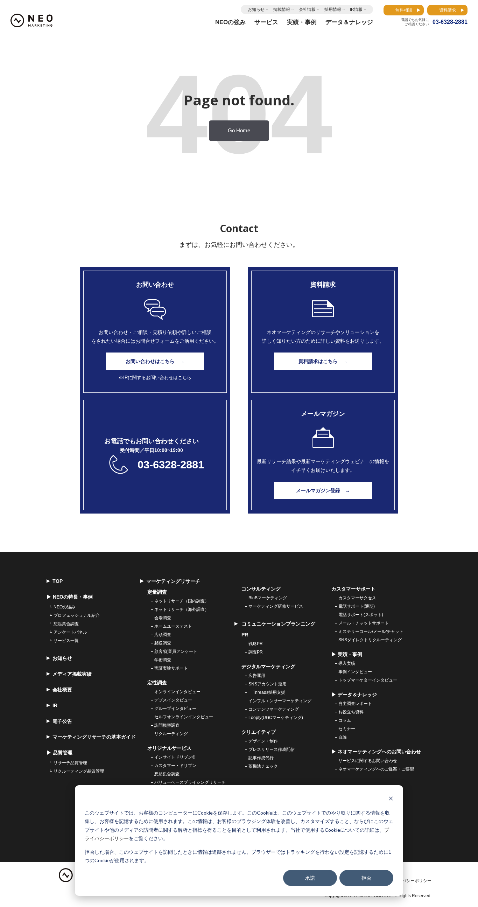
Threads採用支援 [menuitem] (266, 692)
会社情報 (307, 9)
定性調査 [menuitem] (157, 682)
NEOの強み (230, 22)
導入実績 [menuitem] (346, 663)
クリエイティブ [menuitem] (258, 732)
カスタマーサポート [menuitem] (353, 589)
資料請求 (447, 10)
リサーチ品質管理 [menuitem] (70, 762)
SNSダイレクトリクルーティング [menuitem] (370, 639)
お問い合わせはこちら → (155, 361)
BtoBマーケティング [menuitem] (267, 597)
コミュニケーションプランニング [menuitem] (277, 623)
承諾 (310, 878)
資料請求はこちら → (322, 361)
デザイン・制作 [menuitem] (263, 741)
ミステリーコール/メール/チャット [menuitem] (370, 631)
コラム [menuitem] (344, 720)
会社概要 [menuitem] (62, 689)
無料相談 (403, 10)
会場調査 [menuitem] (162, 617)
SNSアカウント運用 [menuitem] (267, 684)
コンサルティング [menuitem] (261, 589)
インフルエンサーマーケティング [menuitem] (279, 700)
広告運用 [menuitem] (256, 675)
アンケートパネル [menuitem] (70, 632)
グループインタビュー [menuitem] (175, 708)
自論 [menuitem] (342, 737)
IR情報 (356, 9)
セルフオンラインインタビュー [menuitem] (183, 716)
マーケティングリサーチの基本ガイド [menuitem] (94, 736)
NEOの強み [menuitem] (64, 607)
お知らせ (256, 9)
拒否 (366, 878)
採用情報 (332, 9)
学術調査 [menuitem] (162, 659)
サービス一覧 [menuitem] (66, 640)
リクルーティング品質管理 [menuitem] (79, 771)
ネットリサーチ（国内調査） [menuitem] (181, 601)
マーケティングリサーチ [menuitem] (173, 581)
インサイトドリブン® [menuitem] (174, 757)
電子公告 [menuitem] (62, 721)
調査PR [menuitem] (255, 652)
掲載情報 (281, 9)
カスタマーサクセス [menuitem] (357, 597)
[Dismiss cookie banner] (390, 799)
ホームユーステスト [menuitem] (173, 626)
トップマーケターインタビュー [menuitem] (367, 680)
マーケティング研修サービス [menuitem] (275, 606)
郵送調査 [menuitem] (162, 643)
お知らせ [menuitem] (62, 658)
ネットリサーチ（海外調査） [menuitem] (181, 609)
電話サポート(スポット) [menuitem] (360, 614)
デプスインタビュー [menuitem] (173, 700)
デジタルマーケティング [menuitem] (268, 666)
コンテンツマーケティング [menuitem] (273, 709)
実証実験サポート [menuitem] (171, 668)
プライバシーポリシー (410, 880)
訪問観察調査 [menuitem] (167, 725)
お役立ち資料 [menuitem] (351, 712)
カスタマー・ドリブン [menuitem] (175, 765)
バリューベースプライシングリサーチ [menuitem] (190, 782)
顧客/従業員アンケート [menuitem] (175, 651)
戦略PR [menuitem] (255, 643)
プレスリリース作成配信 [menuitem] (271, 749)
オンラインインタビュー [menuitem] (177, 691)
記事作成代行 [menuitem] (261, 757)
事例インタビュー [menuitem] (355, 671)
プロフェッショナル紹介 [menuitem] (77, 615)
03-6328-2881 (171, 465)
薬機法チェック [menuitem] (263, 766)
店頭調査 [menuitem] (162, 634)
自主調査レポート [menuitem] (355, 703)
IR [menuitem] (54, 705)
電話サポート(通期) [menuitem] (356, 606)
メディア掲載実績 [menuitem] (72, 673)
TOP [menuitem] (57, 581)
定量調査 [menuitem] (157, 592)
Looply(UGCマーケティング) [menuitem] (275, 717)
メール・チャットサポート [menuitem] (363, 623)
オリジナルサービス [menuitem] (169, 748)
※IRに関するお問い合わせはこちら (155, 377)
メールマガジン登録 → (323, 490)
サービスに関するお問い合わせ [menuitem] (367, 760)
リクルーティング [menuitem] (171, 733)
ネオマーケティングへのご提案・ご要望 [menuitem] (376, 769)
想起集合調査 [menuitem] (66, 623)
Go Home (239, 130)
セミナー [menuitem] (346, 728)
